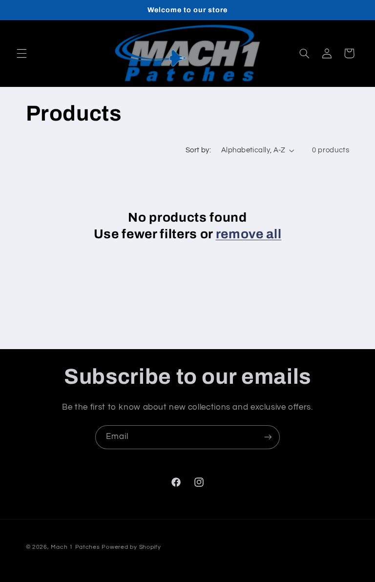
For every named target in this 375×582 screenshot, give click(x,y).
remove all (249, 234)
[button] (21, 53)
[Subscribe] (268, 437)
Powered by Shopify (131, 547)
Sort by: (198, 150)
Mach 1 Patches (75, 547)
